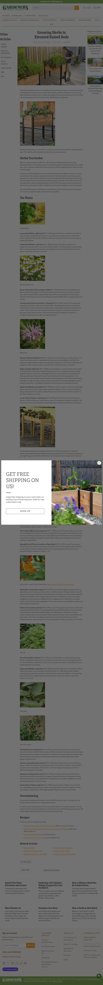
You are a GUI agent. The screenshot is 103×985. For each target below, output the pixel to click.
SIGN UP (25, 511)
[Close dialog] (99, 463)
